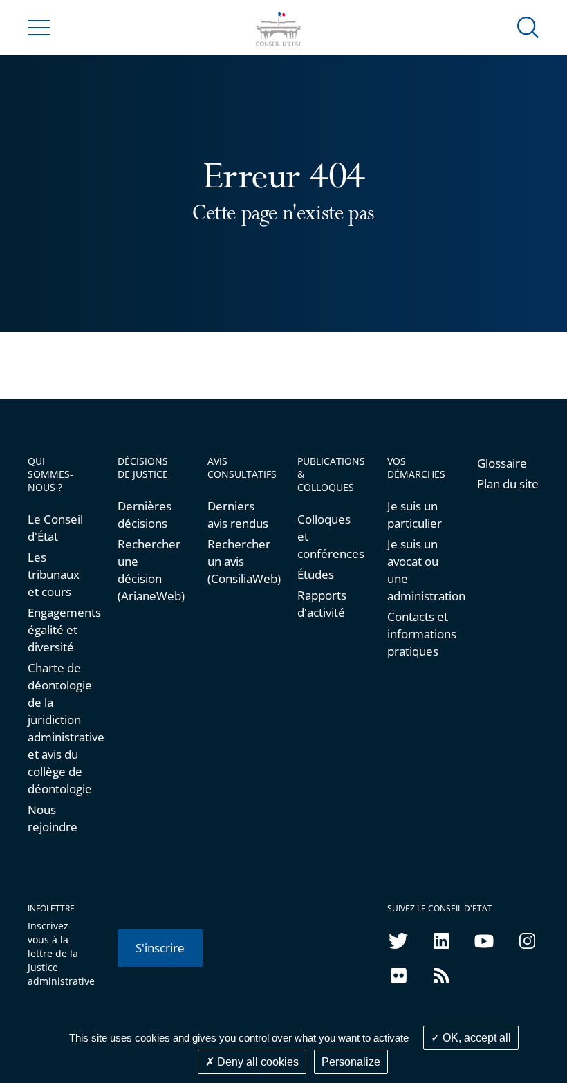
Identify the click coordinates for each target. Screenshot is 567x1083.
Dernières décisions (144, 514)
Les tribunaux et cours (54, 574)
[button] (528, 27)
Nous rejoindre (52, 818)
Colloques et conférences (328, 536)
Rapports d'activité (321, 603)
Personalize (351, 1062)
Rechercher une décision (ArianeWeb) (149, 570)
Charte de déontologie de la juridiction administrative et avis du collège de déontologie (59, 728)
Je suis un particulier (414, 514)
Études (315, 574)
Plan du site (508, 484)
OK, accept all (475, 1038)
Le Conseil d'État (55, 527)
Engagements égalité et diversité (59, 629)
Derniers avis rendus (237, 514)
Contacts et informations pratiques (418, 634)
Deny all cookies (256, 1062)
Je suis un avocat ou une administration (418, 570)
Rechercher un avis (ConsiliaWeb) (238, 561)
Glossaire (502, 463)
